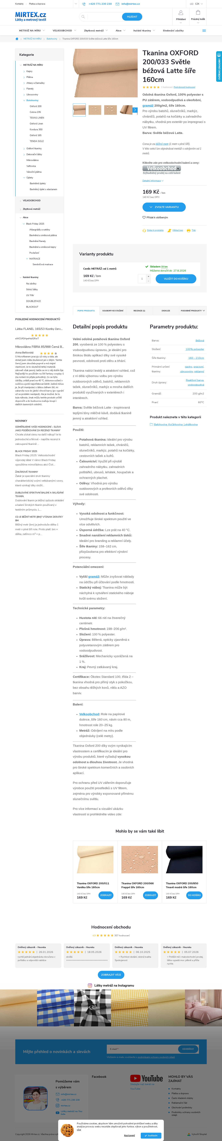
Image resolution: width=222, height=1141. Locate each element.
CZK (197, 3)
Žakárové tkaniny (26, 471)
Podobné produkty (191, 310)
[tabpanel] (95, 872)
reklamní (199, 371)
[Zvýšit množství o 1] (148, 276)
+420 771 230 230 (70, 1099)
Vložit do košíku (176, 279)
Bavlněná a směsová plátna (43, 235)
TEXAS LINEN (37, 117)
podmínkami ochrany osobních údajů (156, 1057)
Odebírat (188, 1049)
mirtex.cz (65, 1105)
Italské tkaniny (30, 277)
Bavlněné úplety (38, 183)
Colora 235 (35, 112)
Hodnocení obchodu (111, 927)
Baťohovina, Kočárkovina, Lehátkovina (176, 424)
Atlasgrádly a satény (39, 229)
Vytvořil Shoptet (199, 1134)
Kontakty (19, 3)
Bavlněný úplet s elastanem (43, 189)
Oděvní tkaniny (34, 148)
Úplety (29, 177)
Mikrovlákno (32, 160)
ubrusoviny (186, 371)
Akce (25, 217)
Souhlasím (152, 1135)
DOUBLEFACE (33, 301)
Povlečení (34, 252)
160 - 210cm (196, 358)
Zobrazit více (111, 975)
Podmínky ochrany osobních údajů (186, 1114)
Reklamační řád (179, 1102)
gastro (188, 367)
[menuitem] (32, 31)
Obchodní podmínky (182, 1107)
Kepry (29, 71)
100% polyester (195, 349)
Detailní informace (152, 180)
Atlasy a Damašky (35, 83)
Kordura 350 (36, 129)
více (79, 1129)
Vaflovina (31, 166)
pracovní (198, 367)
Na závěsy (31, 283)
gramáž (148, 105)
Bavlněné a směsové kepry (42, 247)
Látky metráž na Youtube (71, 1113)
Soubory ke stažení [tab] (112, 310)
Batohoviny (32, 100)
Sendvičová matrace (43, 264)
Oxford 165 (35, 135)
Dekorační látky (34, 154)
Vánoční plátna (33, 171)
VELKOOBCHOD (32, 200)
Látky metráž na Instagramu (114, 985)
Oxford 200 (35, 106)
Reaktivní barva (194, 380)
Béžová (200, 340)
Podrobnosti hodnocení (184, 87)
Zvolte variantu (167, 207)
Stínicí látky (32, 289)
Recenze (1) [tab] (139, 310)
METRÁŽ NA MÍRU (33, 64)
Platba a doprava (37, 3)
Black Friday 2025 (35, 223)
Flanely (29, 88)
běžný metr (162, 144)
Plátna (29, 77)
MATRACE (34, 258)
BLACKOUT (32, 306)
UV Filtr (30, 295)
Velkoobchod (89, 714)
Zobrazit (106, 895)
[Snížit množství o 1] (148, 281)
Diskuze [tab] (166, 310)
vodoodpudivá (196, 385)
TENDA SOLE (37, 141)
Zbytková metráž (31, 209)
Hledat (132, 17)
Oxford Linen (36, 123)
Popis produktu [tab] (86, 310)
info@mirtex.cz (68, 1094)
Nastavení (129, 1135)
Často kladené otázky (182, 1098)
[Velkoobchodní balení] (162, 169)
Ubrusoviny (32, 94)
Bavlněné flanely (37, 241)
